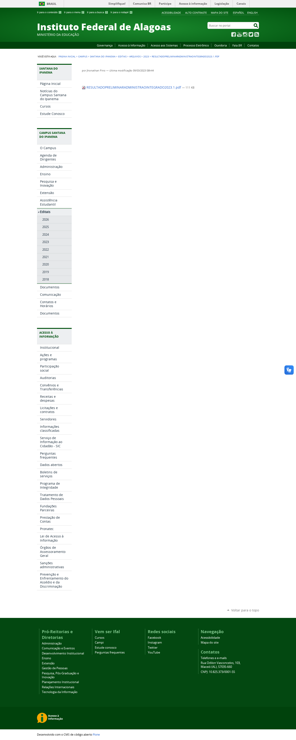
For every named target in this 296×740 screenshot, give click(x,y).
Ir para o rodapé (121, 12)
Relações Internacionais (58, 687)
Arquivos (135, 56)
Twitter (251, 34)
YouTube (239, 34)
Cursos (99, 638)
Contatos (253, 45)
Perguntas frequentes (110, 652)
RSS (256, 34)
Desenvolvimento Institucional (63, 653)
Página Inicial (67, 56)
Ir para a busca (97, 12)
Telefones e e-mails (214, 658)
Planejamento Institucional (60, 682)
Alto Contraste (196, 12)
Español (238, 12)
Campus (82, 56)
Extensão (48, 663)
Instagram (245, 34)
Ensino (46, 658)
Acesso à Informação (131, 45)
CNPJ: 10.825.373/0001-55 (218, 672)
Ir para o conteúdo (49, 12)
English (252, 12)
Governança (105, 45)
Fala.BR (237, 45)
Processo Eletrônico (196, 45)
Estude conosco (106, 648)
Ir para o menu (73, 12)
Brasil (51, 4)
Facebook (233, 34)
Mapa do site (219, 12)
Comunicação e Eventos (58, 648)
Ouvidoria (220, 45)
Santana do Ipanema (102, 56)
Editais (122, 56)
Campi (99, 642)
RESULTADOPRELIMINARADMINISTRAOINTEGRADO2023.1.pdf (134, 87)
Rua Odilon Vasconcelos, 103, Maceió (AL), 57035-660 (220, 665)
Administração (52, 643)
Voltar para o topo (245, 610)
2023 (146, 56)
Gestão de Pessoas (55, 668)
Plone (96, 734)
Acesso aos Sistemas (164, 45)
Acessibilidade (171, 12)
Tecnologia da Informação (59, 692)
